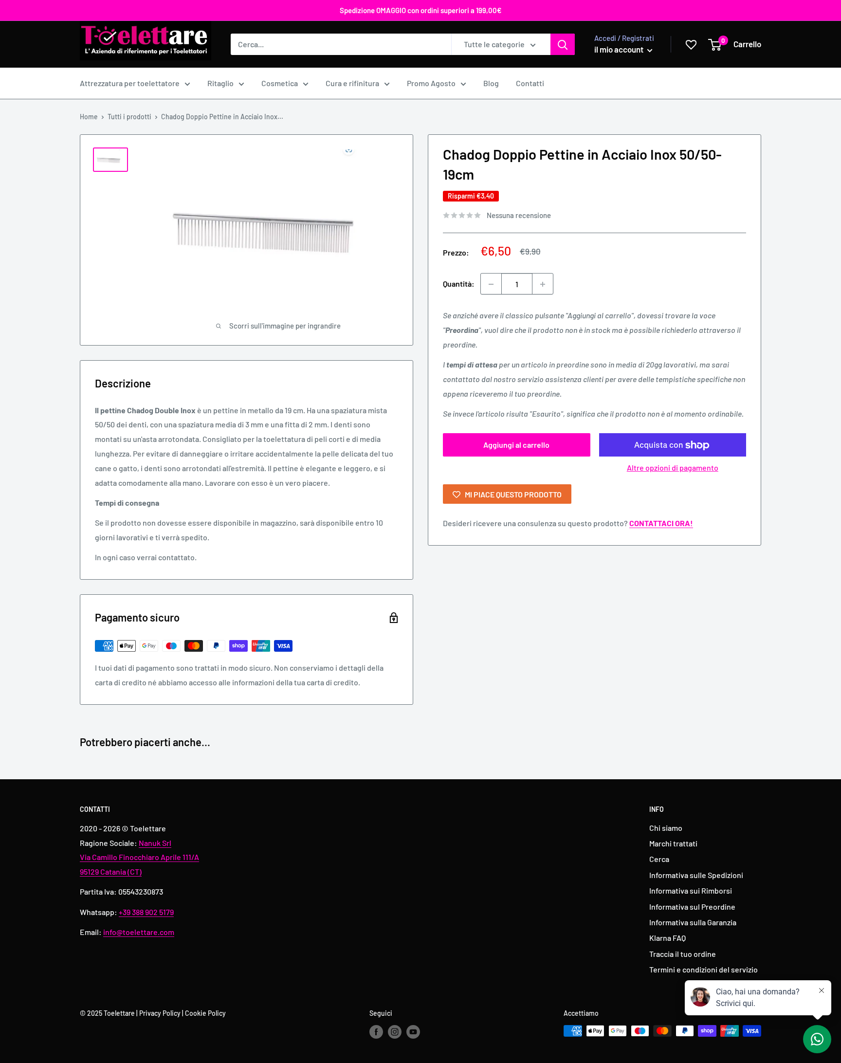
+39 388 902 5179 (146, 911)
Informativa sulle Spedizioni (696, 875)
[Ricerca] (562, 44)
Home (89, 116)
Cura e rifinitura (352, 83)
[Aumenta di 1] (542, 284)
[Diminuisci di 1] (491, 284)
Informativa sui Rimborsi (690, 890)
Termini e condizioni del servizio (703, 969)
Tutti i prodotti (129, 116)
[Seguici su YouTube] (413, 1032)
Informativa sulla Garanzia (692, 922)
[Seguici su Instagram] (395, 1032)
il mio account (619, 49)
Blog (491, 83)
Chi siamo (665, 827)
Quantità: (459, 284)
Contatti (530, 83)
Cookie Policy (205, 1013)
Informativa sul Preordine (692, 906)
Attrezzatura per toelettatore (130, 83)
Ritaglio (220, 83)
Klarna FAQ (667, 937)
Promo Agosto (431, 83)
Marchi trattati (673, 843)
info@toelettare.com (138, 931)
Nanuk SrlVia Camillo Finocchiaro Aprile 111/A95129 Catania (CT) (139, 857)
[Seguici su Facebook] (376, 1032)
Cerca (659, 858)
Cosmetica (279, 83)
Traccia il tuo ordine (682, 953)
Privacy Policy (160, 1013)
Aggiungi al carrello (516, 445)
